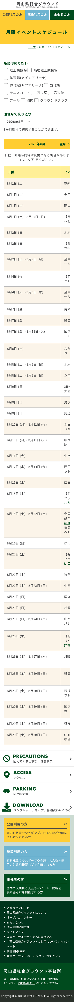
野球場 (55, 85)
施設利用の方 (37, 14)
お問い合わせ (15, 922)
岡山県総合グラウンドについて (26, 912)
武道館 (59, 92)
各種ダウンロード (18, 908)
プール (15, 100)
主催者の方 (62, 14)
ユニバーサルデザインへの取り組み (29, 937)
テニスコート (20, 92)
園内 (30, 100)
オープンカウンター (19, 917)
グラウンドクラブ (54, 100)
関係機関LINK (16, 951)
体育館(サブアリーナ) (26, 85)
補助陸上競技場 (46, 70)
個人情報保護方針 (18, 927)
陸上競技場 (18, 70)
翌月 (62, 143)
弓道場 (42, 92)
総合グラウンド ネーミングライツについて (34, 956)
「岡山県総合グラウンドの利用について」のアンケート (38, 944)
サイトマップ (15, 932)
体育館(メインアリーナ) (28, 77)
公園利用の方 (12, 14)
